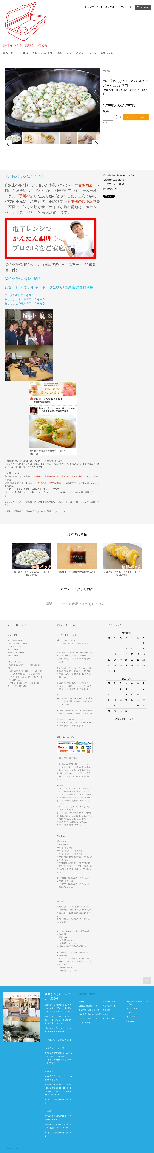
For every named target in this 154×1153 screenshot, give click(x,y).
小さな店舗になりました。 (61, 1011)
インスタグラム (132, 1017)
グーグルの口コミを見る (19, 295)
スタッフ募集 (131, 1008)
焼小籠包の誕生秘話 (24, 279)
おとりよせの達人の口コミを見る (25, 303)
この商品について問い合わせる (117, 184)
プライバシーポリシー (88, 1018)
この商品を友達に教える (114, 180)
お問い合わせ (84, 1023)
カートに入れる (138, 117)
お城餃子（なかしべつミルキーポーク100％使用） (122, 573)
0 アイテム (145, 7)
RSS (105, 1018)
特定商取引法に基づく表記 (90, 1014)
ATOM (111, 1018)
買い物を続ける (110, 189)
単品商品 (106, 71)
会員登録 (109, 7)
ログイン (122, 7)
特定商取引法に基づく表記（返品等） (119, 175)
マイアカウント (95, 7)
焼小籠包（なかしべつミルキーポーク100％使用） (32, 573)
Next (96, 144)
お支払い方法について (88, 1006)
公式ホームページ (110, 1002)
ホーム (82, 1002)
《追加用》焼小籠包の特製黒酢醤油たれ (77, 572)
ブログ (129, 1012)
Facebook (130, 1021)
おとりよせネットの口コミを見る (25, 299)
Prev (8, 144)
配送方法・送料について (89, 1010)
